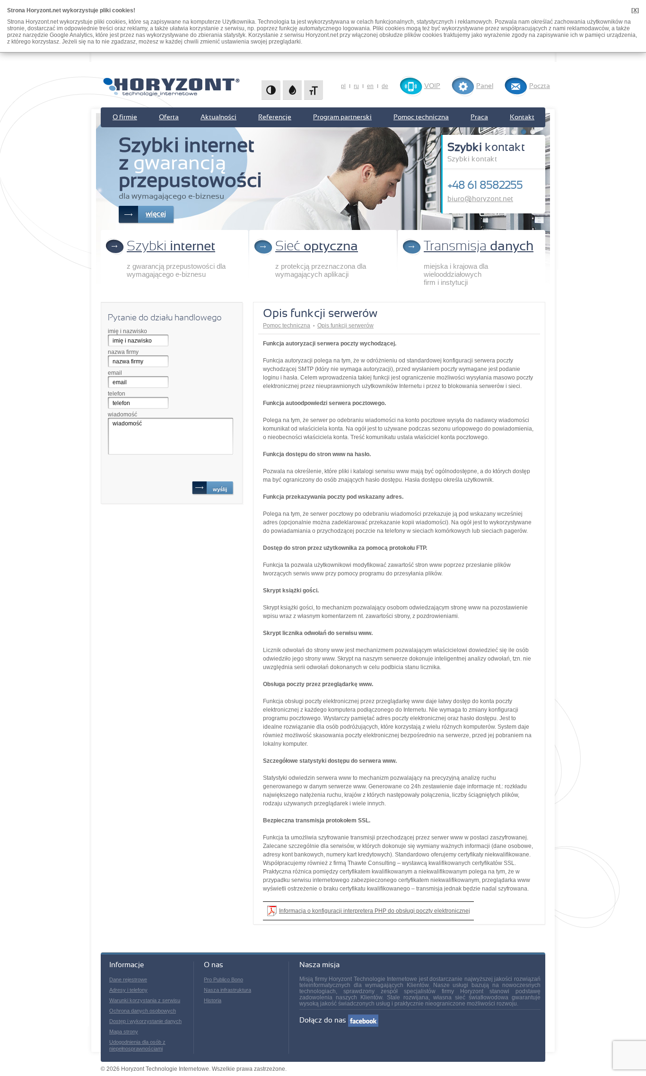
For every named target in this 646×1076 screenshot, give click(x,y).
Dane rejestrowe (128, 979)
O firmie (125, 117)
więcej (156, 214)
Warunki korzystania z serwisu (144, 1000)
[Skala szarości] (292, 90)
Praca (479, 117)
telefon (116, 393)
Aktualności (218, 117)
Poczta (539, 86)
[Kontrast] (271, 90)
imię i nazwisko (127, 331)
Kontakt (522, 117)
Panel (484, 86)
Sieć (316, 246)
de (385, 86)
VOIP (432, 86)
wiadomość (122, 414)
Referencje (274, 117)
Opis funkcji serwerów (345, 325)
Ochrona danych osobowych (142, 1011)
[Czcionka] (313, 90)
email (115, 373)
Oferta (169, 117)
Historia (212, 1000)
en (370, 86)
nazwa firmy (123, 352)
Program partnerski (342, 117)
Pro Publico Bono (223, 979)
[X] (635, 10)
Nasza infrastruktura (227, 990)
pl (343, 86)
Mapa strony (123, 1031)
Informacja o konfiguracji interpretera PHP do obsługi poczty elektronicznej (374, 911)
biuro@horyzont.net (480, 199)
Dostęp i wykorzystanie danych (145, 1021)
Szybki (171, 246)
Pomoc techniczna (421, 117)
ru (356, 86)
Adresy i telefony (128, 990)
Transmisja (478, 246)
